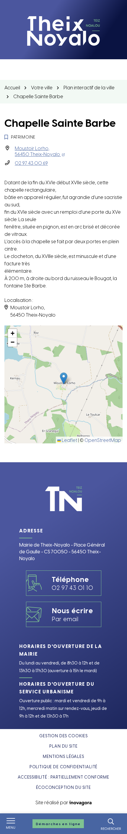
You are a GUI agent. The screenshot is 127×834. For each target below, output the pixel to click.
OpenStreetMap (102, 440)
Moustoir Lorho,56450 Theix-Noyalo (40, 151)
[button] (63, 378)
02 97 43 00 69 (31, 162)
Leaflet (69, 440)
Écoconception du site (63, 787)
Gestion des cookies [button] (63, 735)
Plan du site (63, 746)
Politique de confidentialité (64, 766)
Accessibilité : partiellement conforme (63, 777)
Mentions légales (63, 756)
